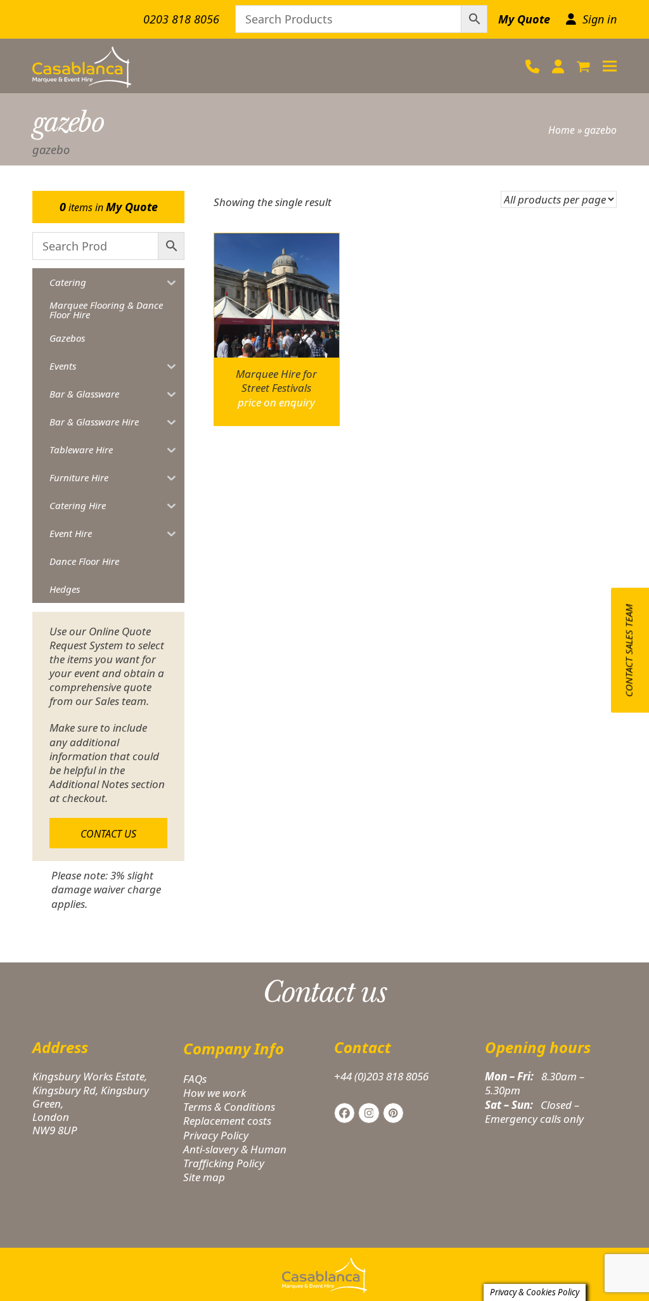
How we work (214, 1092)
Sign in (599, 19)
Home (561, 130)
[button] (583, 66)
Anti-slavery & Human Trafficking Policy (234, 1156)
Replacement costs (227, 1120)
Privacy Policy (215, 1135)
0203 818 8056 (181, 19)
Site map (204, 1177)
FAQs (195, 1078)
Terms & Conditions (229, 1106)
